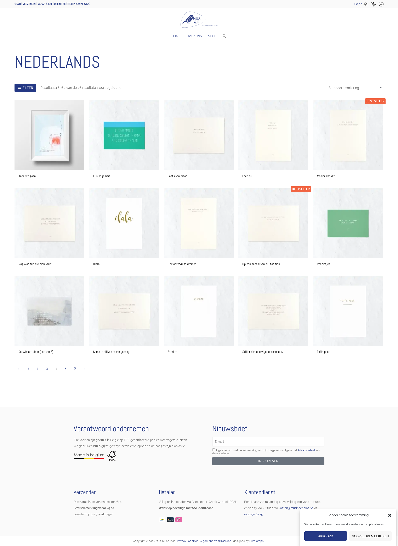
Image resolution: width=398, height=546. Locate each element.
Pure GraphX (257, 540)
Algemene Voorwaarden (215, 540)
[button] (390, 515)
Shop (212, 36)
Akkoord (325, 536)
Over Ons (194, 36)
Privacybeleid (306, 450)
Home (176, 36)
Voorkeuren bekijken (370, 536)
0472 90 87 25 (253, 514)
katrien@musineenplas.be (296, 508)
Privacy (181, 540)
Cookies (193, 540)
